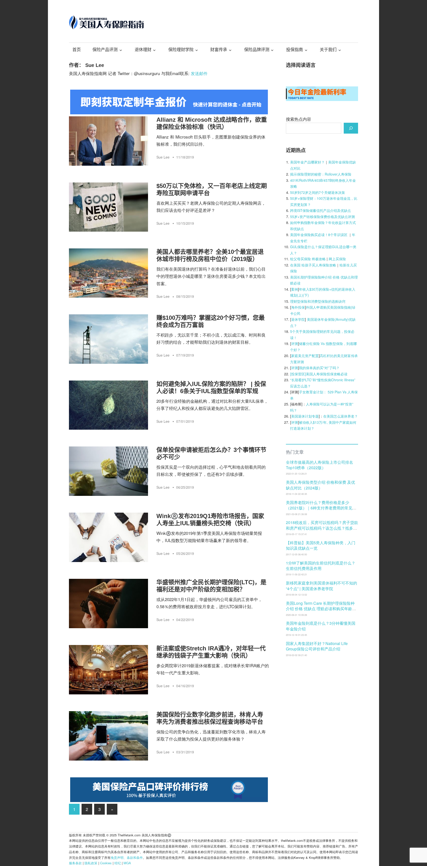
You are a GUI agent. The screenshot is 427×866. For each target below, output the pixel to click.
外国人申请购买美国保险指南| (329, 307)
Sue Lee (163, 157)
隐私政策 (91, 863)
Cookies (106, 863)
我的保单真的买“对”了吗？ (319, 367)
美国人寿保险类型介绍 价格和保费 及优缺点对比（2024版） (320, 484)
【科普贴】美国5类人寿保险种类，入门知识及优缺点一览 (320, 545)
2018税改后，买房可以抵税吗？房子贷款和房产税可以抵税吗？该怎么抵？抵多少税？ (322, 528)
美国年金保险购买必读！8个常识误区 (318, 234)
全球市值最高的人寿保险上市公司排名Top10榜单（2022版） (319, 464)
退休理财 (143, 49)
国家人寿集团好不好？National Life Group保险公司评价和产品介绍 (317, 646)
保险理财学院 (180, 49)
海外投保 (298, 307)
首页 (76, 49)
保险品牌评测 (256, 49)
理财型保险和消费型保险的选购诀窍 (317, 301)
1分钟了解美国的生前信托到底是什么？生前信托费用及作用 (320, 565)
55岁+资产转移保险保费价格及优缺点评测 (322, 216)
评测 (294, 343)
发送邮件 (199, 73)
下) (306, 295)
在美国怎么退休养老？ (340, 416)
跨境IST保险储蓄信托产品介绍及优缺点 (320, 210)
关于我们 (328, 49)
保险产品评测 (105, 49)
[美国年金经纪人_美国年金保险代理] (169, 112)
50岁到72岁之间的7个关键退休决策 (317, 192)
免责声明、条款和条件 (127, 857)
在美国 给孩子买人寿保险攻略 (313, 264)
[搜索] (351, 128)
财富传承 (218, 49)
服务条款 (75, 863)
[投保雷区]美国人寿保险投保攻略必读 (318, 373)
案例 (294, 289)
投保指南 (294, 49)
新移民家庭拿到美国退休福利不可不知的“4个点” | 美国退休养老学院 (321, 585)
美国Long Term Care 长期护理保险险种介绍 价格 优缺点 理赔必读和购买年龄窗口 (321, 608)
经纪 (117, 863)
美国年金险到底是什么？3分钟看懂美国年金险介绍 (320, 625)
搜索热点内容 (298, 119)
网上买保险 (337, 258)
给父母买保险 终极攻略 (308, 258)
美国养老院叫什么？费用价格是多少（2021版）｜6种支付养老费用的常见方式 (321, 508)
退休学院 (298, 319)
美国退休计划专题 (305, 416)
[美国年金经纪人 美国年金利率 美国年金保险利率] (322, 99)
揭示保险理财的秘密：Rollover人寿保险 (320, 174)
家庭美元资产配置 (305, 355)
